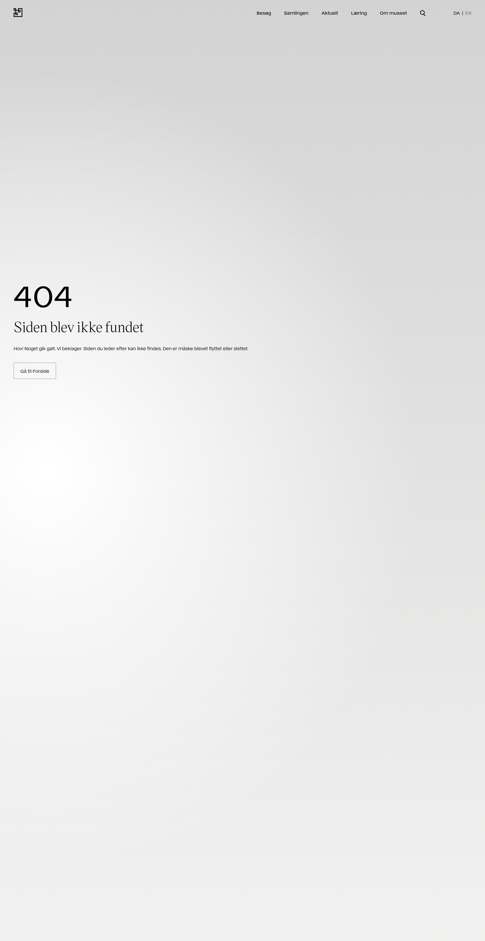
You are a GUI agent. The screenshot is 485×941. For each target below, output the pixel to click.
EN (468, 12)
